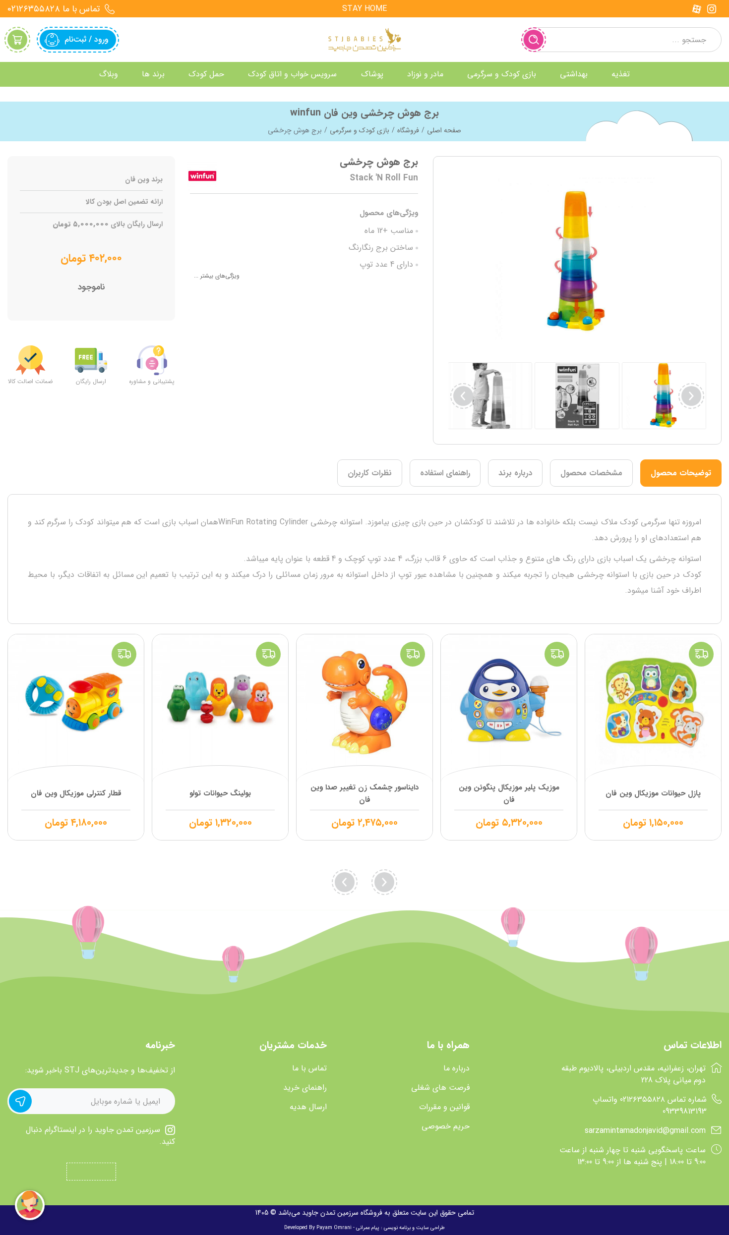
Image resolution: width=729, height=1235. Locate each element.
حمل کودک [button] (206, 74)
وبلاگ (108, 74)
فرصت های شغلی (440, 1088)
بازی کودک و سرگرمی (359, 130)
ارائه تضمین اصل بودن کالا (124, 202)
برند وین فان (144, 179)
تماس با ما (309, 1068)
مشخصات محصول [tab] (591, 473)
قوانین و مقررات (444, 1107)
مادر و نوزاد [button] (425, 74)
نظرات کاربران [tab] (370, 473)
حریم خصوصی (446, 1126)
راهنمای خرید (305, 1088)
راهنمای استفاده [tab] (445, 473)
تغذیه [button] (620, 74)
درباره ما (456, 1068)
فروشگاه (408, 130)
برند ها (153, 74)
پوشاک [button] (372, 74)
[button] (463, 396)
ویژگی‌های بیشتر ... (217, 276)
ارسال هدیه (308, 1107)
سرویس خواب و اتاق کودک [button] (292, 74)
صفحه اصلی (444, 130)
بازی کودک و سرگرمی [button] (501, 74)
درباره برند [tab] (515, 473)
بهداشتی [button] (574, 74)
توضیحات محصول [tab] (681, 473)
